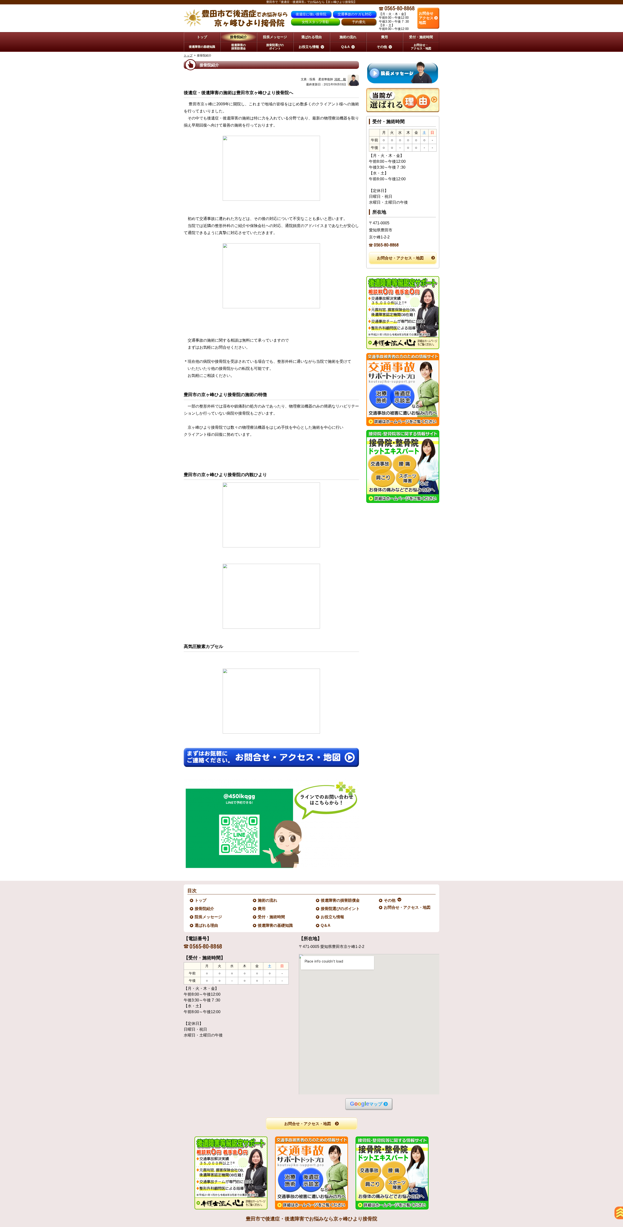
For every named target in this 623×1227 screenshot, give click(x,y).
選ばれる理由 (206, 925)
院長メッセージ (208, 917)
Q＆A (325, 925)
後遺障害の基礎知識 (275, 925)
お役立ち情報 (332, 917)
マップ (366, 1104)
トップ (202, 37)
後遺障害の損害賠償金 (340, 900)
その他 (389, 900)
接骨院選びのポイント (340, 909)
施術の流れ (267, 900)
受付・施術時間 (271, 917)
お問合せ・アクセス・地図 (400, 258)
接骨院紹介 (204, 909)
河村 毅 (340, 79)
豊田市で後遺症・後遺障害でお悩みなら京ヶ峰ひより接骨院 (311, 1218)
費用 (262, 909)
